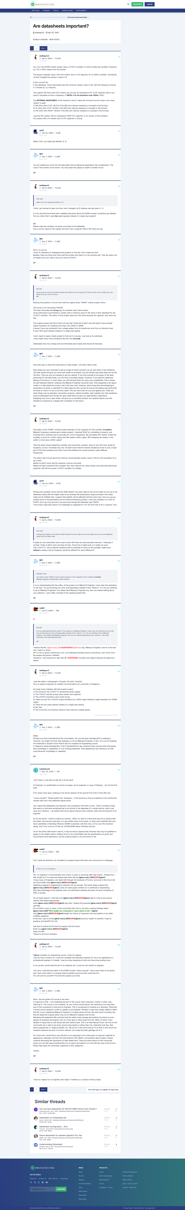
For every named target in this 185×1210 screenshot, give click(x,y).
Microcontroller (128, 1176)
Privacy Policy (128, 1208)
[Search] (128, 4)
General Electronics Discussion (63, 1129)
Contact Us (42, 1178)
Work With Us (53, 1178)
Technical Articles (85, 1183)
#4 (119, 155)
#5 (119, 186)
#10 (119, 482)
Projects (81, 1180)
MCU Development (106, 1176)
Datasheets (81, 10)
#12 (119, 561)
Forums (46, 10)
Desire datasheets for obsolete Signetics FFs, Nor (60, 1135)
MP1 (41, 154)
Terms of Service (139, 1208)
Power (101, 1183)
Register (137, 4)
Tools (56, 10)
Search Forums (40, 39)
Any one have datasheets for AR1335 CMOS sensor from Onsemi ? (68, 1109)
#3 (119, 131)
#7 (119, 276)
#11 (119, 518)
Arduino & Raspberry (130, 1172)
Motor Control (127, 1180)
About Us (33, 1178)
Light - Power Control (130, 1183)
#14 (119, 671)
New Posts (54, 39)
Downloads (82, 1195)
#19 (119, 989)
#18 (119, 945)
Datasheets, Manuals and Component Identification (74, 1111)
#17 (119, 850)
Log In (149, 4)
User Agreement (150, 1208)
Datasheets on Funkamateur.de (52, 1118)
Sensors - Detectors (129, 1187)
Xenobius (42, 1146)
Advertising (64, 1178)
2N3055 (42, 697)
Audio (101, 1172)
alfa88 (41, 1138)
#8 (119, 354)
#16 (119, 770)
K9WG (50, 1131)
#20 (118, 1069)
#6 (119, 240)
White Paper (83, 1191)
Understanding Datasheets (50, 1144)
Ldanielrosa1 (44, 769)
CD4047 (72, 67)
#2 (119, 57)
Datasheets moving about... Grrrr (53, 1127)
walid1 (42, 608)
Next (42, 48)
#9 (119, 419)
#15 (119, 725)
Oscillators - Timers (106, 1187)
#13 (119, 609)
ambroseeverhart (44, 1111)
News (81, 1172)
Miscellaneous (104, 1180)
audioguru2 (39, 32)
